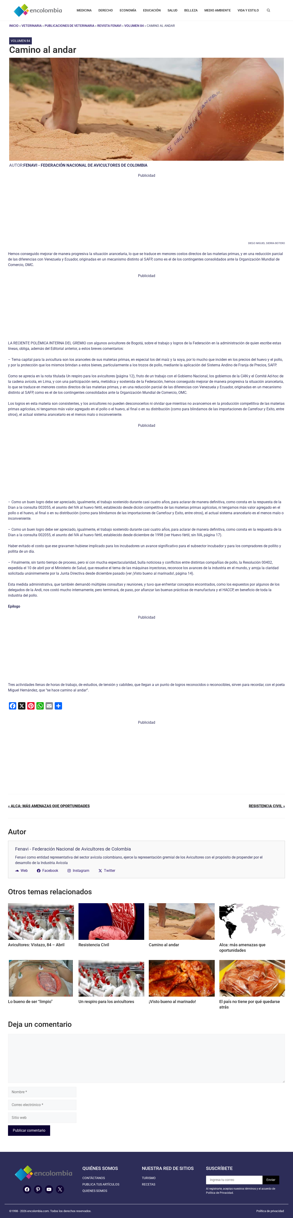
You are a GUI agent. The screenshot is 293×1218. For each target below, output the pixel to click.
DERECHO (105, 10)
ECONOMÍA (128, 10)
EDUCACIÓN (152, 10)
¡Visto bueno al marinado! (172, 1001)
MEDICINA (84, 10)
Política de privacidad (270, 1211)
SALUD (172, 10)
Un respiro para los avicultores (106, 1001)
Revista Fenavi (109, 25)
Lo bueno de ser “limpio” (30, 1001)
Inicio (14, 25)
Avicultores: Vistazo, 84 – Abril (36, 944)
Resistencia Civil (94, 944)
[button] (268, 10)
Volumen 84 (134, 25)
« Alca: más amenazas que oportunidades (49, 806)
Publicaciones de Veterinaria (69, 25)
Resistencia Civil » (267, 806)
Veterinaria (32, 25)
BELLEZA (191, 10)
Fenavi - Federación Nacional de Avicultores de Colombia (85, 165)
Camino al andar (164, 944)
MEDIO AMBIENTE (217, 10)
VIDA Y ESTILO (248, 10)
